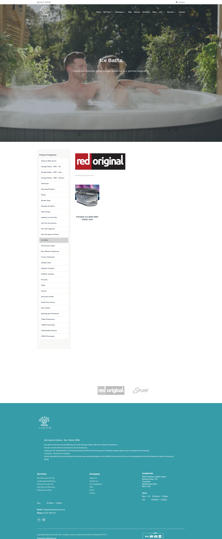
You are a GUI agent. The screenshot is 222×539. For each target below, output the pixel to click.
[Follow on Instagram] (44, 519)
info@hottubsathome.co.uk (54, 510)
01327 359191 (45, 2)
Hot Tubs (107, 12)
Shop (155, 12)
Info (160, 12)
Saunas (137, 12)
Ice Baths (146, 12)
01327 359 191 (49, 513)
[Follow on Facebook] (39, 519)
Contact (182, 12)
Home (98, 12)
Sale (130, 12)
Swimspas (119, 12)
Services (170, 12)
